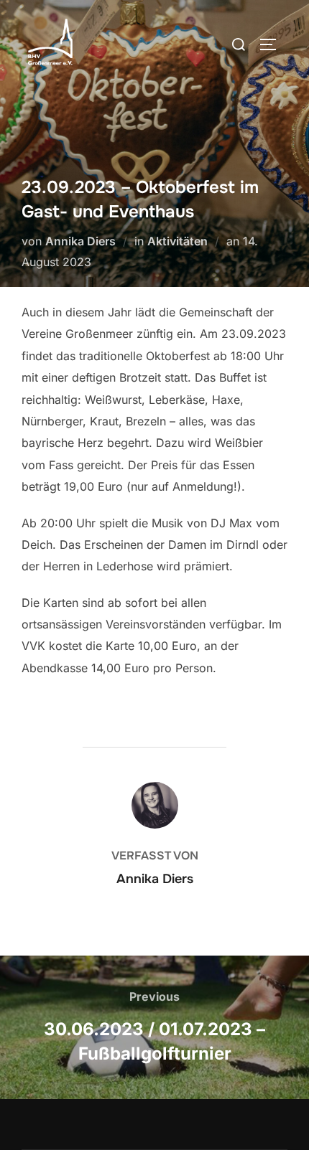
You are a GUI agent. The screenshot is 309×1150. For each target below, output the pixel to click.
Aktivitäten (177, 241)
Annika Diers (80, 241)
